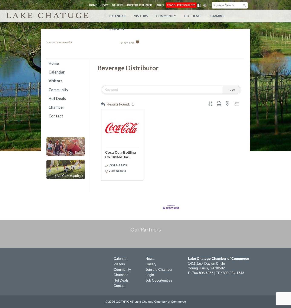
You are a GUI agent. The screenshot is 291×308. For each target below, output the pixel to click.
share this (127, 43)
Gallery (117, 5)
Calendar (117, 16)
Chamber (217, 16)
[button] (103, 104)
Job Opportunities (159, 280)
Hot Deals (192, 16)
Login (160, 5)
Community (166, 16)
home (49, 42)
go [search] (233, 89)
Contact (117, 28)
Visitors (141, 16)
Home (93, 5)
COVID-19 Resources (181, 5)
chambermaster (63, 42)
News (104, 5)
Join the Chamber (139, 5)
